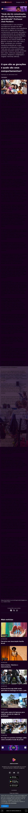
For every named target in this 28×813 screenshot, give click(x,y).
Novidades (4, 77)
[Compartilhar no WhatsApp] (17, 611)
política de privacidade (10, 803)
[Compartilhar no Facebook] (11, 611)
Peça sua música (14, 793)
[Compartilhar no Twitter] (14, 611)
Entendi (5, 806)
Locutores (14, 790)
